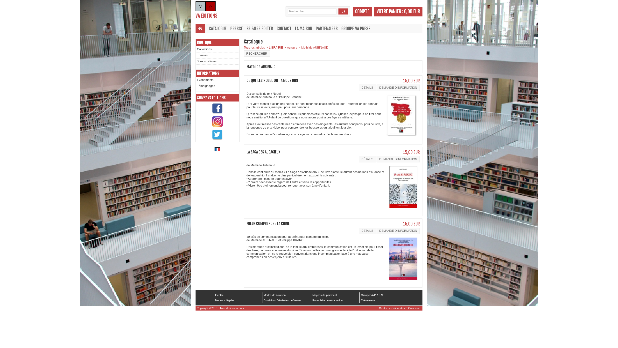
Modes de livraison (275, 295)
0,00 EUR (412, 11)
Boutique (204, 42)
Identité (219, 295)
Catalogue (218, 28)
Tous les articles (254, 47)
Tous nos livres (207, 61)
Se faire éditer (259, 28)
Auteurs (292, 47)
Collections (204, 49)
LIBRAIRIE (276, 47)
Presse (236, 28)
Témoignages (206, 86)
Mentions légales (225, 300)
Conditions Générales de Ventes (282, 300)
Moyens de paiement (324, 295)
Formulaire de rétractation (327, 300)
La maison (303, 28)
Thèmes (202, 55)
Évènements (205, 80)
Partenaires (327, 28)
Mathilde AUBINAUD (314, 47)
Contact (284, 28)
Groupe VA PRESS (356, 28)
